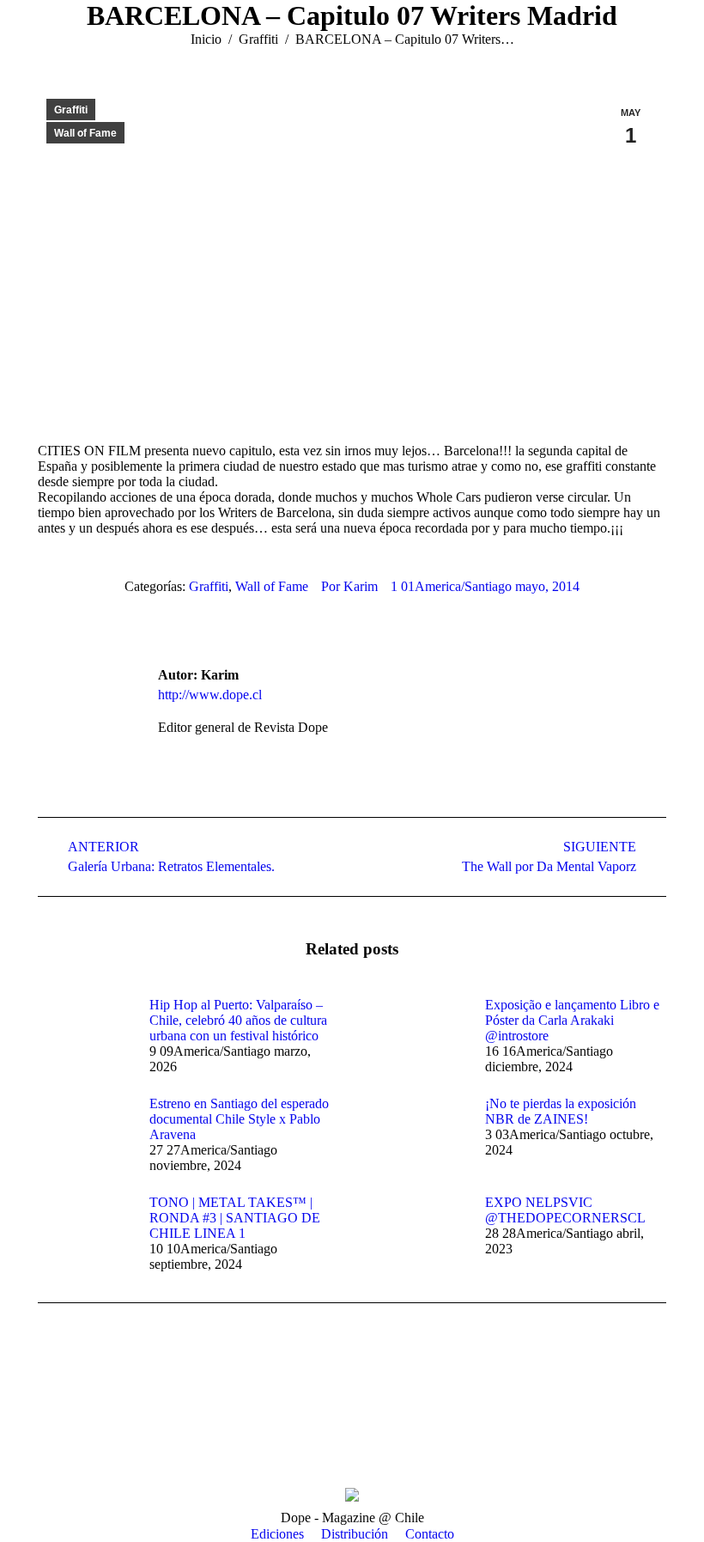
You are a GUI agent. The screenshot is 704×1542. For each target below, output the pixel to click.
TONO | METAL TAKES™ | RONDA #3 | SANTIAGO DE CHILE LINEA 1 (234, 1217)
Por (349, 586)
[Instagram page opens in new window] (76, 1432)
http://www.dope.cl (210, 694)
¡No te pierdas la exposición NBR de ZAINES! (560, 1111)
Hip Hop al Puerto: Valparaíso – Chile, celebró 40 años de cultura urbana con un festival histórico (238, 1020)
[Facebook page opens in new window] (50, 1432)
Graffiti (71, 110)
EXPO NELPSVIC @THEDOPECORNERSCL (565, 1210)
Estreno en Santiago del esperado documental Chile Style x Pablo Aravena (239, 1119)
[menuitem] (277, 1534)
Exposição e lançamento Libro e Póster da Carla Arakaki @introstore (572, 1020)
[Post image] (85, 1036)
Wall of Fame (85, 133)
